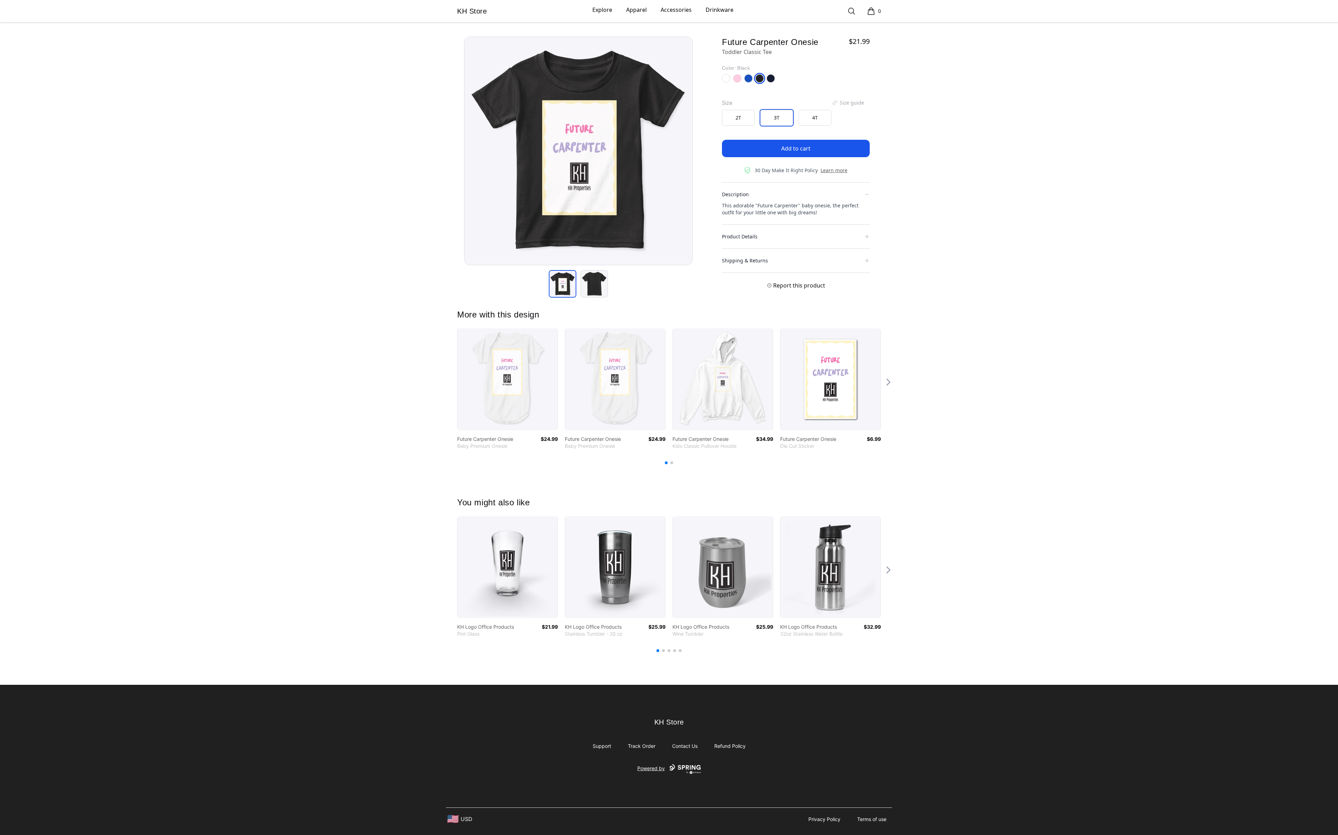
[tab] (562, 284)
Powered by (651, 768)
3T (776, 117)
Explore (602, 10)
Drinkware (719, 10)
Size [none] (727, 103)
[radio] (738, 118)
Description (735, 194)
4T (815, 117)
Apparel (636, 10)
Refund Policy (730, 746)
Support (602, 746)
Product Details (740, 236)
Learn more (834, 170)
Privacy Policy (824, 819)
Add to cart (795, 148)
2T (738, 117)
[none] (847, 102)
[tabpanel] (578, 151)
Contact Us (685, 746)
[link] (507, 379)
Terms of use (871, 819)
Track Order (641, 746)
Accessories (676, 10)
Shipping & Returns (745, 260)
